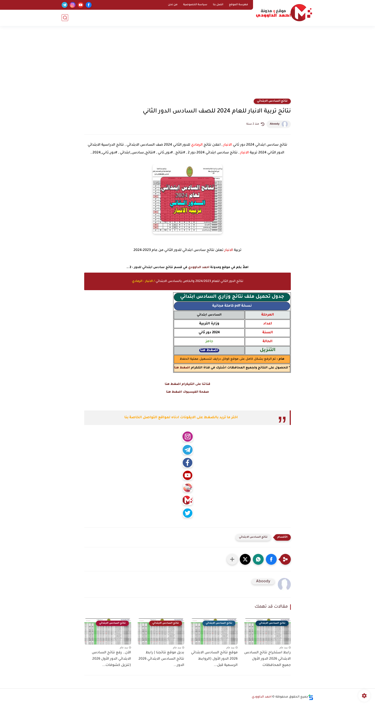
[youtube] (81, 5)
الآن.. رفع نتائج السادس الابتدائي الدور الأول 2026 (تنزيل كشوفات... (111, 659)
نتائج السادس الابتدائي (272, 101)
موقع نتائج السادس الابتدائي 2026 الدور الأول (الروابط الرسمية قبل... (214, 659)
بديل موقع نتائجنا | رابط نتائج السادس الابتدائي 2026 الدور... (161, 659)
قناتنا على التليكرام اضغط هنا (187, 384)
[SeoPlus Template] (310, 697)
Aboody (275, 124)
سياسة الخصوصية (195, 4)
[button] (271, 559)
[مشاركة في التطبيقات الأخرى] (232, 559)
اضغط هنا (182, 368)
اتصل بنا (218, 4)
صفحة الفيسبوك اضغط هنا (187, 392)
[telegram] (64, 5)
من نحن (173, 4)
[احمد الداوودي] (284, 12)
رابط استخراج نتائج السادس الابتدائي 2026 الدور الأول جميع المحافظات (267, 659)
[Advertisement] (187, 65)
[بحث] (65, 17)
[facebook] (89, 5)
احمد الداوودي (198, 267)
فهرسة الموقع (238, 4)
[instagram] (73, 5)
